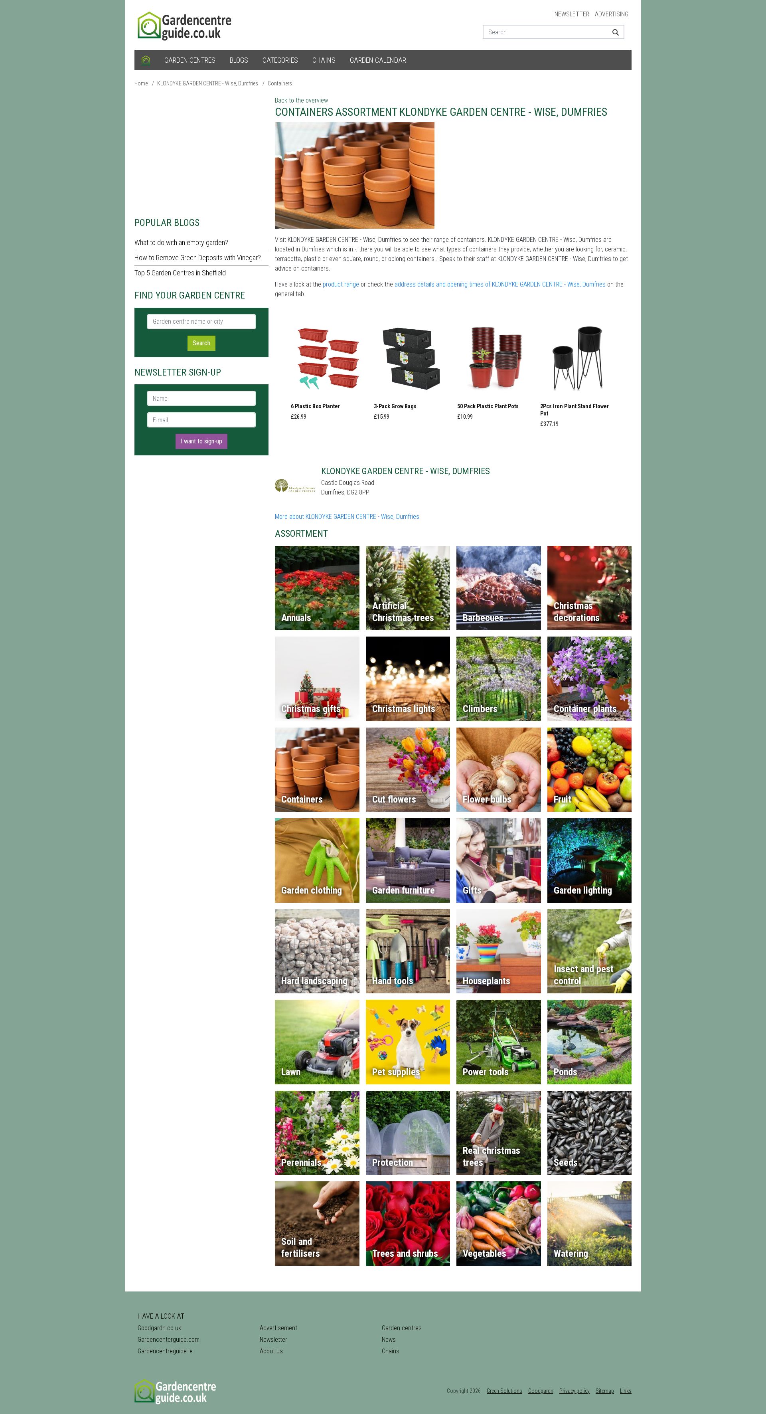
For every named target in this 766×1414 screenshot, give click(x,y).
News (389, 1339)
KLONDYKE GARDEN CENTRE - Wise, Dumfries (207, 83)
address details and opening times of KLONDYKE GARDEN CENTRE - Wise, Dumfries (500, 284)
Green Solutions (504, 1391)
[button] (328, 373)
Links (626, 1391)
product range (341, 284)
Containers (280, 83)
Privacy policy (574, 1391)
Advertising (611, 14)
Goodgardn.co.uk (159, 1328)
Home (141, 83)
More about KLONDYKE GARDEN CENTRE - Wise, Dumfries (347, 516)
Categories (280, 60)
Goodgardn (540, 1391)
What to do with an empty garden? (181, 242)
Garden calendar (378, 60)
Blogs (239, 60)
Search (201, 343)
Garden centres (189, 60)
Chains (324, 60)
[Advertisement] (201, 152)
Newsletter (572, 14)
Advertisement (278, 1328)
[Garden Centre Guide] (185, 24)
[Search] (612, 32)
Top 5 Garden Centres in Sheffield (180, 273)
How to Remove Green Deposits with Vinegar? (197, 257)
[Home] (145, 60)
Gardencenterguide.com (168, 1339)
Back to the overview (301, 100)
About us (271, 1351)
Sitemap (605, 1391)
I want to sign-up (201, 441)
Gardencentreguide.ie (165, 1351)
